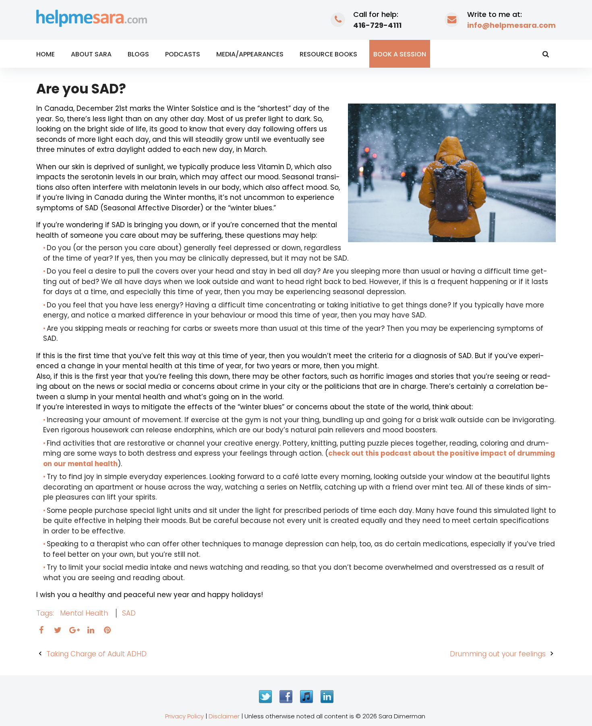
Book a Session (399, 54)
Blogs (138, 54)
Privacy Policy (184, 716)
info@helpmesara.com (511, 25)
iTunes (306, 696)
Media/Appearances (250, 54)
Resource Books (328, 54)
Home (45, 54)
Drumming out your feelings (498, 654)
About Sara (91, 54)
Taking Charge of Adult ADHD (96, 654)
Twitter (265, 696)
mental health (84, 613)
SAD (129, 613)
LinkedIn (327, 696)
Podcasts (182, 54)
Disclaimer (224, 716)
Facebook (285, 696)
